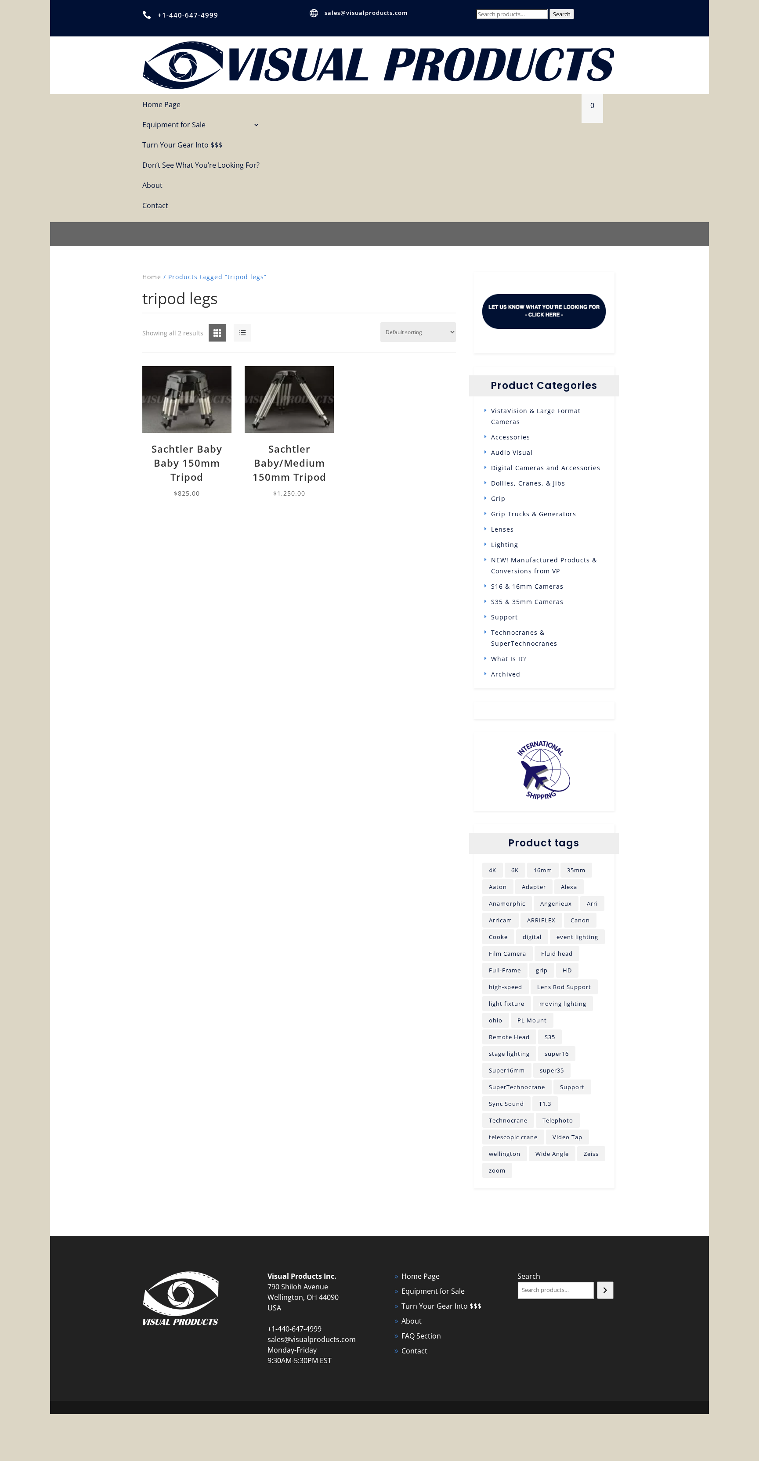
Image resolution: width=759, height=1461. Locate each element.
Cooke (498, 937)
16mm (543, 870)
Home (151, 277)
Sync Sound (506, 1104)
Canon (580, 920)
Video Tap (567, 1137)
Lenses (502, 529)
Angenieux (556, 903)
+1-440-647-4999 (188, 15)
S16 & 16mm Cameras (527, 586)
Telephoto (557, 1120)
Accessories (510, 437)
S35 (550, 1037)
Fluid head (557, 953)
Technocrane (508, 1120)
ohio (495, 1020)
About (152, 186)
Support (504, 617)
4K (492, 870)
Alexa (569, 887)
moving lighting (562, 1004)
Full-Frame (505, 970)
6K (515, 870)
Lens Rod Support (564, 987)
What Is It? (508, 659)
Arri (592, 903)
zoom (497, 1170)
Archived (505, 674)
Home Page (161, 105)
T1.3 (545, 1104)
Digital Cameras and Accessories (545, 468)
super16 (557, 1054)
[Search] (605, 1290)
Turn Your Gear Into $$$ (182, 145)
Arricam (500, 920)
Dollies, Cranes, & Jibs (528, 483)
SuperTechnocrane (517, 1087)
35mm (576, 870)
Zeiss (591, 1154)
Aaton (498, 887)
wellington (504, 1154)
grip (542, 970)
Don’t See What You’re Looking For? (201, 166)
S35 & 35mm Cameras (527, 601)
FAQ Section (421, 1336)
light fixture (506, 1004)
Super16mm (507, 1070)
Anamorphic (507, 903)
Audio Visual (512, 452)
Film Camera (507, 953)
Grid (210, 333)
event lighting (577, 937)
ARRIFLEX (541, 920)
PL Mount (532, 1020)
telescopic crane (513, 1137)
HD (567, 970)
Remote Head (509, 1037)
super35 (552, 1070)
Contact (155, 206)
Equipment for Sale (174, 125)
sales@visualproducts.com (366, 13)
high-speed (505, 987)
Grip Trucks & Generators (533, 514)
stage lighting (509, 1054)
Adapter (534, 887)
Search (562, 14)
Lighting (504, 544)
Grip (498, 498)
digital (532, 937)
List (234, 333)
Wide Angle (552, 1154)
